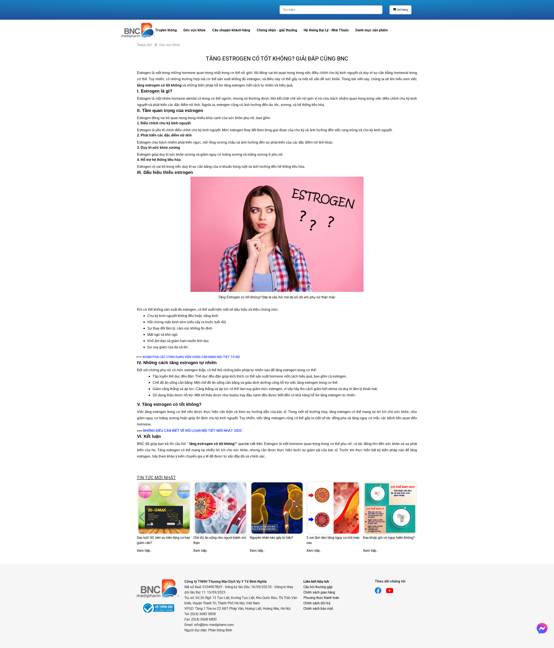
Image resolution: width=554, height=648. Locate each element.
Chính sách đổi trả (316, 603)
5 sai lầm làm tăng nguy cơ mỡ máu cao (332, 540)
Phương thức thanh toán (321, 598)
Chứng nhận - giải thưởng (277, 30)
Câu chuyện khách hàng (231, 30)
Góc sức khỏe (194, 30)
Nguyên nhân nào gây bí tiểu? (271, 538)
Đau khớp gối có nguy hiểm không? (389, 538)
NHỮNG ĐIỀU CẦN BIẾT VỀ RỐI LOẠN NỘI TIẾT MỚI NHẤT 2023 (192, 431)
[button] (142, 517)
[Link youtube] (392, 589)
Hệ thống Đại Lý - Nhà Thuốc (326, 30)
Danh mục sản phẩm (371, 30)
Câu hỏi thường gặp (318, 587)
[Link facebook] (380, 589)
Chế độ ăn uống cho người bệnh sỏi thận (219, 540)
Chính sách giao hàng (319, 592)
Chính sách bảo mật (318, 608)
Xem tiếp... (144, 551)
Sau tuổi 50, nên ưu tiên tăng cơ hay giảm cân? (163, 540)
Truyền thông (166, 30)
